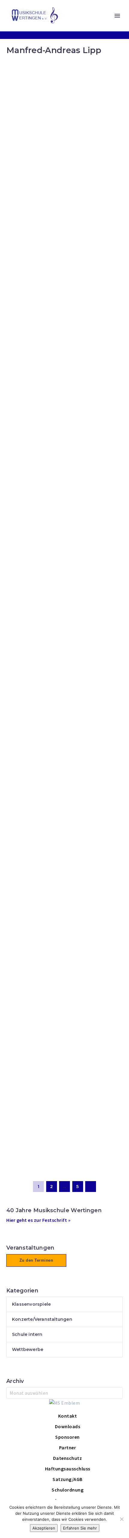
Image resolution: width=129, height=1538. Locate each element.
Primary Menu (117, 15)
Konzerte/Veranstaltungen (42, 1319)
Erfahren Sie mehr (80, 1528)
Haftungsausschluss (67, 1469)
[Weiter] (90, 1186)
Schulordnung (67, 1490)
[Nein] (121, 1519)
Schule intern (27, 1334)
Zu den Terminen (36, 1260)
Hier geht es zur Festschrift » (38, 1220)
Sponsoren (67, 1437)
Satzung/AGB (67, 1479)
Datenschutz (67, 1458)
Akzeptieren (43, 1528)
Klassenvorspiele (31, 1304)
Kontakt (67, 1416)
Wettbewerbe (27, 1349)
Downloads (67, 1426)
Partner (67, 1447)
